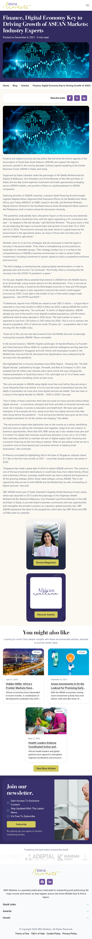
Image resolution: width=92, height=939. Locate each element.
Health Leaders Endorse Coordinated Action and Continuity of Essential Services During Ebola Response (42, 745)
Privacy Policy (69, 933)
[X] (77, 98)
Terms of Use (22, 933)
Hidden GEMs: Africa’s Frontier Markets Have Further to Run (19, 686)
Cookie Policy (53, 933)
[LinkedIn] (84, 98)
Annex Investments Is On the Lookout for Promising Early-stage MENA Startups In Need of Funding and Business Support (68, 686)
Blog (15, 85)
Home (6, 85)
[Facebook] (70, 98)
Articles (25, 85)
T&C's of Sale (38, 933)
